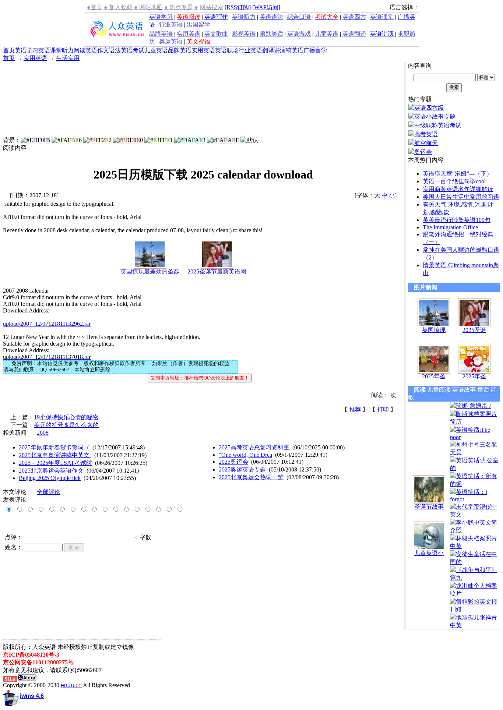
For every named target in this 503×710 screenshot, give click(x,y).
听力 (68, 50)
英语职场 (227, 50)
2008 (43, 433)
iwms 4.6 (32, 696)
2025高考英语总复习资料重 (254, 447)
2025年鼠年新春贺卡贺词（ (54, 447)
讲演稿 (283, 50)
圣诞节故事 (429, 507)
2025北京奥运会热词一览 (251, 477)
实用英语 (203, 50)
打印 (383, 409)
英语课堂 (50, 50)
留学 (321, 50)
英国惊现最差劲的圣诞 (149, 271)
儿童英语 (156, 50)
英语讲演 (382, 34)
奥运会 (423, 152)
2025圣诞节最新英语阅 (216, 271)
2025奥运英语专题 (242, 469)
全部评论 (48, 492)
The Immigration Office (450, 227)
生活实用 (68, 58)
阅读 (79, 50)
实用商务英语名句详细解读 (458, 189)
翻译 (268, 50)
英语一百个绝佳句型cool (454, 181)
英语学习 (26, 50)
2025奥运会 (233, 462)
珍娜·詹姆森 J (473, 406)
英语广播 (303, 50)
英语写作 (216, 17)
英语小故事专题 (434, 116)
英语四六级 (429, 108)
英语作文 (97, 50)
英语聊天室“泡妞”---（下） (457, 173)
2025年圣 (434, 376)
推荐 (355, 409)
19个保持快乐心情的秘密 (66, 417)
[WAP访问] (266, 7)
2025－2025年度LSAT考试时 (55, 463)
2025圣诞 (474, 330)
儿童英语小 (429, 553)
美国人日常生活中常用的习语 (461, 197)
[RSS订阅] (238, 7)
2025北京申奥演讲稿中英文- (55, 455)
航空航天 (426, 143)
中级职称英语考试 (437, 125)
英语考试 (132, 50)
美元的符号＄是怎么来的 (66, 425)
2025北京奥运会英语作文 (51, 470)
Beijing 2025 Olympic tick (50, 478)
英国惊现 (434, 330)
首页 (9, 50)
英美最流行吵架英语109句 (456, 220)
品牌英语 (179, 50)
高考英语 (426, 134)
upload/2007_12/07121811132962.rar (47, 324)
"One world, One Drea (245, 455)
